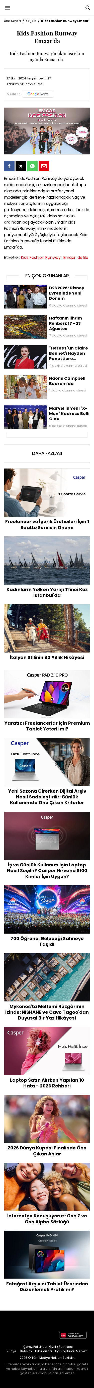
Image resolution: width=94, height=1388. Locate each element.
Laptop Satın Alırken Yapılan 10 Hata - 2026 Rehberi (47, 1032)
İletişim (26, 1351)
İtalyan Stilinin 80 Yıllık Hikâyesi (47, 606)
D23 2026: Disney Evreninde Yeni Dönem (38, 287)
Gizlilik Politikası (61, 1347)
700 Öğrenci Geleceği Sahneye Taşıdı (47, 887)
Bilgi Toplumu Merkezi (70, 1351)
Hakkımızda (43, 1351)
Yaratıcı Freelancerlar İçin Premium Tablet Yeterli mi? (47, 675)
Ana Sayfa (12, 21)
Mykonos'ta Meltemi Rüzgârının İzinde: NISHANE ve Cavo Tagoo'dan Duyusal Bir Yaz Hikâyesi (47, 958)
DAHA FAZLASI (47, 453)
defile (82, 257)
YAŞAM (31, 21)
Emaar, (69, 257)
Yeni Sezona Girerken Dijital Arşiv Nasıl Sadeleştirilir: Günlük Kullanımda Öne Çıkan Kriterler (47, 745)
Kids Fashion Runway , (41, 257)
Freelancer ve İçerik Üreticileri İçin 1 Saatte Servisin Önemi (47, 473)
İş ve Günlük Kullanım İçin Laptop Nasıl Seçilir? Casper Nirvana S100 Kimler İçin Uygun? (47, 817)
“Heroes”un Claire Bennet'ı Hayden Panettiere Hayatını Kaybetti (43, 350)
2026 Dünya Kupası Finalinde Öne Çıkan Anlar (47, 1097)
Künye (11, 1351)
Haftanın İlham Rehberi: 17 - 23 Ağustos (38, 317)
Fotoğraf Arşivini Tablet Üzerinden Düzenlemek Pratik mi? (47, 1236)
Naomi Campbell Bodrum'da (29, 377)
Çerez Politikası (35, 1347)
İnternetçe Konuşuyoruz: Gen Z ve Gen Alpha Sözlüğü (47, 1168)
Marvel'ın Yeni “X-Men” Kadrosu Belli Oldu (39, 407)
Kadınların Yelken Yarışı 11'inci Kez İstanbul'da (47, 538)
